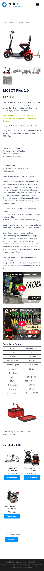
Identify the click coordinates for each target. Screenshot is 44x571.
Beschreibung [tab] (9, 165)
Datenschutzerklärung (24, 568)
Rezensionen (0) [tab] (10, 171)
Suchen (11, 540)
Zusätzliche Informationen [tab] (15, 168)
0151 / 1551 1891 (23, 565)
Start (4, 22)
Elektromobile (12, 22)
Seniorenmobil (18, 156)
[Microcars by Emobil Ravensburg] (12, 4)
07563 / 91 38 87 (8, 565)
